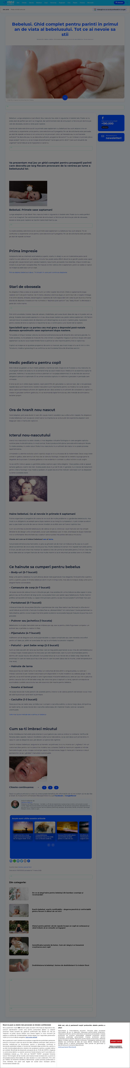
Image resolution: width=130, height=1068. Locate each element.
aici (18, 1054)
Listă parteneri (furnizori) (67, 1047)
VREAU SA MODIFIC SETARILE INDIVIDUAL (115, 1046)
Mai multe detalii (31, 1037)
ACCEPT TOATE (116, 1041)
